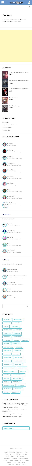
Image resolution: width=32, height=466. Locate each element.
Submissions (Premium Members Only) (17, 275)
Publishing (12, 452)
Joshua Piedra (11, 163)
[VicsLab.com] (16, 2)
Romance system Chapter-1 (15, 416)
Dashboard (7, 458)
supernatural (9, 385)
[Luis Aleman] (4, 184)
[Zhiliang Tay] (4, 151)
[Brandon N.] (4, 144)
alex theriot (10, 176)
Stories (9, 289)
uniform (18, 388)
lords (19, 347)
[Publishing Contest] (4, 270)
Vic (3, 403)
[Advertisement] (16, 46)
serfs (6, 378)
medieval (7, 357)
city (6, 326)
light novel (8, 347)
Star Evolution (11, 282)
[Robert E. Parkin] (4, 171)
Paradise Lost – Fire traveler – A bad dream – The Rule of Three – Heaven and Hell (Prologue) (15, 404)
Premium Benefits (23, 458)
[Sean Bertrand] (4, 251)
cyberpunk (8, 329)
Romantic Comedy (10, 371)
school (23, 371)
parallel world (19, 361)
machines (7, 350)
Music (14, 462)
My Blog (25, 454)
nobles (7, 361)
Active (8, 219)
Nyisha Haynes (11, 224)
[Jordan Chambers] (5, 205)
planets (18, 364)
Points (6, 454)
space (6, 381)
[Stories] (4, 290)
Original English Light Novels (9, 125)
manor (16, 354)
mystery (18, 357)
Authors (13, 456)
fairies (7, 336)
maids (6, 354)
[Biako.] (4, 191)
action (7, 319)
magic (18, 350)
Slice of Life (17, 378)
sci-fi (6, 374)
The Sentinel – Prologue (12, 407)
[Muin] (4, 245)
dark (18, 329)
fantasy (17, 336)
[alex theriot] (4, 177)
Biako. (8, 189)
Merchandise (5, 122)
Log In (23, 464)
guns (16, 340)
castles (17, 322)
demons (7, 333)
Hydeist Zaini (10, 237)
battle (7, 322)
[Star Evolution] (4, 283)
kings (6, 343)
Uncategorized (6, 130)
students (16, 381)
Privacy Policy (21, 462)
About (6, 452)
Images (27, 460)
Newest (4, 219)
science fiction (18, 374)
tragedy (7, 388)
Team (26, 452)
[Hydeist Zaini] (4, 238)
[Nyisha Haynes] (4, 225)
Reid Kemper (10, 156)
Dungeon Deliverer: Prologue (15, 414)
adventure (18, 319)
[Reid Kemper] (4, 158)
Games (9, 462)
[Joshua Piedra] (4, 164)
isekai (25, 340)
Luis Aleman (10, 183)
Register (18, 464)
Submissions (20, 452)
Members (6, 214)
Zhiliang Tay (10, 150)
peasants (7, 364)
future (7, 340)
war (6, 392)
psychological (9, 368)
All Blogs (18, 454)
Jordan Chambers (11, 203)
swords (21, 385)
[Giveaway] (4, 297)
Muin (8, 243)
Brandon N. (10, 143)
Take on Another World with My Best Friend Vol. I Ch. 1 (14, 410)
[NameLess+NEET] (4, 197)
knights (16, 343)
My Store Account (21, 456)
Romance (22, 368)
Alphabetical (19, 264)
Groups (5, 260)
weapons (15, 392)
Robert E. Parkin (11, 170)
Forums (17, 460)
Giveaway (9, 295)
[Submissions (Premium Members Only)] (4, 277)
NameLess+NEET (11, 196)
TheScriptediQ (11, 230)
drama (17, 333)
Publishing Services (7, 127)
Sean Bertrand (11, 250)
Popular (13, 219)
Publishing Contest (12, 269)
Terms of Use (10, 464)
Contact (12, 454)
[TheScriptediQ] (4, 231)
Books (7, 456)
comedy (15, 326)
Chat (21, 460)
